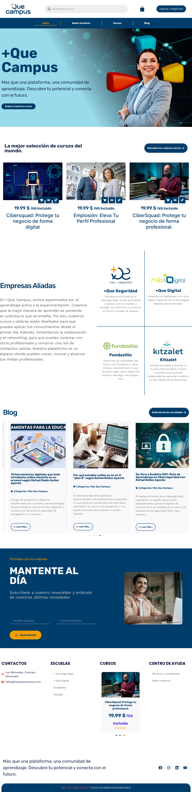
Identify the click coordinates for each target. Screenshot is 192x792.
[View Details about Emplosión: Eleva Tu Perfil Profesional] (119, 200)
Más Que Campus (39, 486)
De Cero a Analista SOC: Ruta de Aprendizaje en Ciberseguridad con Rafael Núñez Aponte (99, 477)
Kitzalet (58, 694)
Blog (147, 23)
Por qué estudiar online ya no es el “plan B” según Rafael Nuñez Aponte (37, 476)
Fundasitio (60, 687)
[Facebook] (160, 764)
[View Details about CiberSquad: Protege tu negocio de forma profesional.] (182, 200)
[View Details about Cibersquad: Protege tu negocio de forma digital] (56, 200)
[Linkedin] (177, 764)
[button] (89, 535)
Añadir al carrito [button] (41, 200)
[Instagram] (168, 764)
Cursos (117, 23)
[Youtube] (185, 764)
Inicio (45, 23)
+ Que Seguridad (63, 673)
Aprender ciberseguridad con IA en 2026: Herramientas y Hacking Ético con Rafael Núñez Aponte (162, 478)
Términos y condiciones (165, 673)
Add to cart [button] (105, 200)
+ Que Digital (61, 680)
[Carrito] (142, 9)
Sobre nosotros (81, 23)
